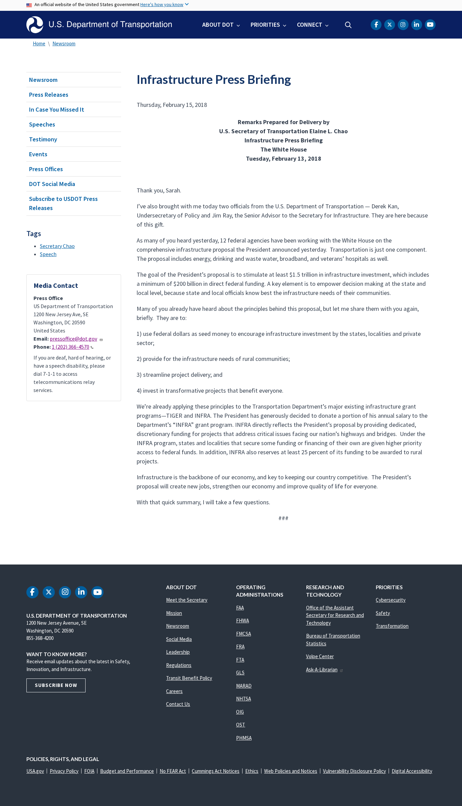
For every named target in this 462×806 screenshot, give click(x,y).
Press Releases (48, 94)
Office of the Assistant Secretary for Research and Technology (335, 615)
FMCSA (243, 633)
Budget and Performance (127, 771)
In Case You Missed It (56, 109)
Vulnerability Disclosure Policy (354, 771)
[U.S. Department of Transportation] (99, 24)
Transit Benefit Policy (189, 678)
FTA (240, 660)
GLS (240, 672)
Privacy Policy (64, 771)
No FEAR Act (173, 771)
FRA (240, 646)
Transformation (392, 626)
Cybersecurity (391, 600)
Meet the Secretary (186, 600)
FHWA (242, 620)
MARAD (244, 686)
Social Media (179, 639)
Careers (174, 691)
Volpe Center (320, 656)
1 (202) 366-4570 (70, 346)
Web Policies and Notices (290, 771)
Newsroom (63, 43)
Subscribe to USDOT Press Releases (63, 203)
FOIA (89, 771)
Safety (383, 613)
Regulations (178, 665)
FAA (240, 607)
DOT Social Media (52, 184)
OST (240, 724)
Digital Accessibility (412, 771)
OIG (240, 712)
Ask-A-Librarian (322, 669)
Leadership (178, 652)
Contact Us (178, 704)
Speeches (42, 124)
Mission (174, 613)
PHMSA (244, 738)
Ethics (251, 771)
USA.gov (35, 771)
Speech (48, 254)
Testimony (43, 139)
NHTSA (243, 698)
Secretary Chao (57, 246)
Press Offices (46, 169)
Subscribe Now (56, 685)
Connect (309, 24)
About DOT (218, 24)
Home (39, 43)
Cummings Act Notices (215, 771)
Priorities (265, 24)
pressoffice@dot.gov (73, 338)
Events (38, 154)
